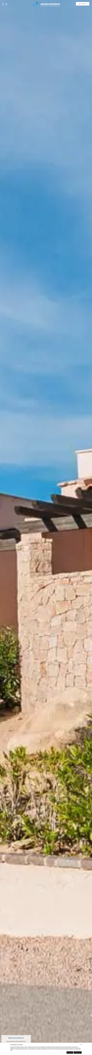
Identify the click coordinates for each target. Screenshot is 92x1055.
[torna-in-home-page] (46, 4)
